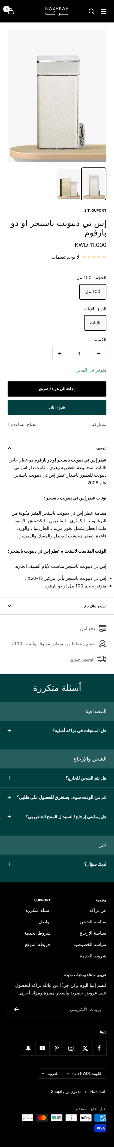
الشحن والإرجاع (95, 606)
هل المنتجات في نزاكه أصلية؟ (79, 730)
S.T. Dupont (95, 210)
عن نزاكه (97, 910)
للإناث (95, 322)
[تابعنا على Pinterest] (56, 1048)
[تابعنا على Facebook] (99, 1048)
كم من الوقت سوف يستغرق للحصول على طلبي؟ (61, 797)
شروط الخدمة (93, 955)
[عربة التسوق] (11, 11)
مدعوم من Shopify (66, 1091)
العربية (53, 1073)
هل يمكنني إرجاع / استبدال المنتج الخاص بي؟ (66, 816)
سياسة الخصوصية (89, 944)
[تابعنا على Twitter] (85, 1048)
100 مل (92, 291)
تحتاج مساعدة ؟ (22, 424)
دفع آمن (87, 628)
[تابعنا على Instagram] (71, 1048)
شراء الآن (57, 407)
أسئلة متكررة (38, 910)
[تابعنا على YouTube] (42, 1048)
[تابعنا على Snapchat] (28, 1048)
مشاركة (99, 424)
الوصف (101, 448)
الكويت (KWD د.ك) (87, 1073)
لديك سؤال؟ (95, 864)
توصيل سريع (81, 658)
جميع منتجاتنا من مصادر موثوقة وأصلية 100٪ (53, 643)
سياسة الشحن (93, 921)
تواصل (45, 921)
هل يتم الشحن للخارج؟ (86, 777)
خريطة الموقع (38, 944)
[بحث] (91, 11)
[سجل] (16, 1009)
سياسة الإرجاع (93, 933)
